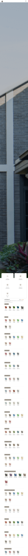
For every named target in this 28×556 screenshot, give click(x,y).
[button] (26, 1)
